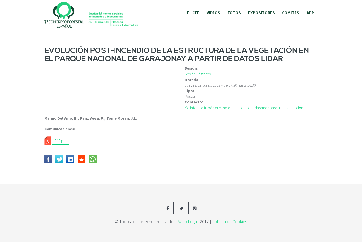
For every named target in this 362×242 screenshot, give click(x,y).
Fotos (234, 13)
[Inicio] (91, 14)
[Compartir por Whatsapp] (93, 159)
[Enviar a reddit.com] (81, 159)
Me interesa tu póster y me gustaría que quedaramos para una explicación (244, 107)
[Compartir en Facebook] (48, 159)
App (310, 13)
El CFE (193, 13)
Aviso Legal (188, 221)
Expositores (261, 13)
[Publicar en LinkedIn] (70, 159)
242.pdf (60, 140)
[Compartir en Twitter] (59, 159)
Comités (290, 13)
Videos (213, 13)
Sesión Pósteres (198, 73)
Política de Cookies (229, 221)
